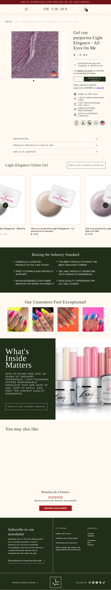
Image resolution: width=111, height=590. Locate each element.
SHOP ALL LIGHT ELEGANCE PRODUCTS (26, 407)
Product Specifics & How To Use (33, 145)
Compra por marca (91, 543)
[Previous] (5, 205)
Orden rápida (90, 535)
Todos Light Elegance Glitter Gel (86, 165)
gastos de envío (85, 71)
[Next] (105, 205)
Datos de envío (63, 534)
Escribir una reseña (56, 508)
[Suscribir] (44, 560)
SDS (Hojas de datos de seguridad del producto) (68, 548)
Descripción (21, 139)
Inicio (8, 22)
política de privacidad (67, 538)
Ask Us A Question (25, 152)
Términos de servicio (66, 543)
